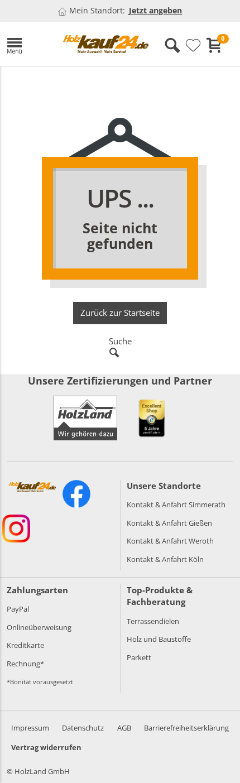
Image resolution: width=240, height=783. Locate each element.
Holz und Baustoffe (159, 639)
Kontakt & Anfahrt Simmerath (176, 504)
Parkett (139, 657)
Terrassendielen (153, 621)
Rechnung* (25, 664)
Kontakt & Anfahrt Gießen (169, 523)
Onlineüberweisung (39, 627)
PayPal (18, 609)
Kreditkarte (25, 645)
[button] (26, 44)
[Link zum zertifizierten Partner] (152, 418)
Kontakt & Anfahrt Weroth (170, 541)
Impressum (30, 728)
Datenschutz (83, 728)
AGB (124, 728)
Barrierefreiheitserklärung (186, 728)
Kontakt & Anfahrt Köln (165, 559)
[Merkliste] (193, 46)
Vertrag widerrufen (46, 747)
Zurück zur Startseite (120, 312)
